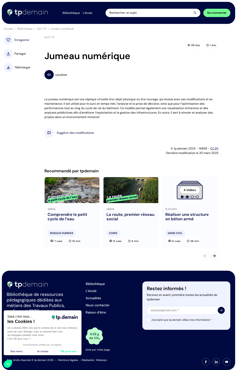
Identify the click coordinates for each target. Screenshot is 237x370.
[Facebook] (206, 362)
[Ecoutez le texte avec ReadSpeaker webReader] (131, 75)
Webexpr (101, 360)
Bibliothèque (24, 28)
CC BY (214, 148)
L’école (91, 291)
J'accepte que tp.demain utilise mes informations (181, 319)
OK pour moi (68, 351)
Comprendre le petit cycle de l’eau (67, 216)
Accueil (8, 28)
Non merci (17, 351)
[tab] (206, 362)
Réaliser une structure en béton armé (187, 216)
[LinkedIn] (216, 362)
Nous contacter (98, 305)
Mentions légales (68, 360)
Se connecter (216, 13)
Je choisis (42, 351)
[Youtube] (226, 362)
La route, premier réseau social (130, 216)
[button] (75, 133)
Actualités (93, 298)
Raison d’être (96, 312)
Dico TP (41, 28)
